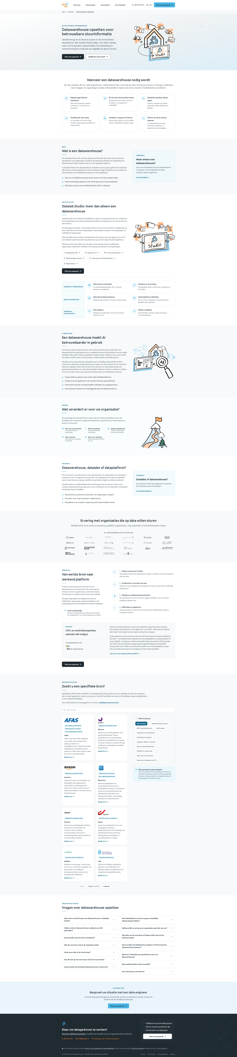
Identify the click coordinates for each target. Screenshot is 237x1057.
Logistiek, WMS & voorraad (146, 742)
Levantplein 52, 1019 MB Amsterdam (106, 1039)
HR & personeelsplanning (145, 746)
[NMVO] (108, 542)
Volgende (106, 886)
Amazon (67, 777)
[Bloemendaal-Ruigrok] (128, 537)
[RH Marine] (69, 553)
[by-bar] (89, 537)
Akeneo (101, 729)
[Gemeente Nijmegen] (128, 548)
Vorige (82, 886)
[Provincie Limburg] (128, 542)
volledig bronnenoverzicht (109, 703)
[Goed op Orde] (89, 548)
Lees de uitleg (141, 177)
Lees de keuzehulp (143, 491)
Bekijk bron (68, 757)
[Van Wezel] (147, 542)
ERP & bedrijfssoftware (144, 728)
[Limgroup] (69, 542)
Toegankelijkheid (163, 1054)
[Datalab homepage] (65, 5)
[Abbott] (69, 537)
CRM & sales (160, 728)
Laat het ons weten (138, 1048)
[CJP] (167, 542)
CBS (99, 861)
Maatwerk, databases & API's (147, 760)
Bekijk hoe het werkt (97, 57)
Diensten (76, 5)
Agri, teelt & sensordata (145, 755)
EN (151, 5)
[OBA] (147, 548)
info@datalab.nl (83, 1039)
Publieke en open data (144, 751)
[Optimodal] (167, 548)
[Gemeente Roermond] (89, 553)
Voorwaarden (151, 1054)
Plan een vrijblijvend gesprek (73, 1034)
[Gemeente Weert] (128, 553)
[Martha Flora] (89, 542)
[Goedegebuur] (69, 548)
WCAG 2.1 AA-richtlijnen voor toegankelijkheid (99, 1048)
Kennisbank (105, 5)
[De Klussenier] (147, 537)
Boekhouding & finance (160, 723)
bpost (100, 822)
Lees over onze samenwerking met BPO (124, 654)
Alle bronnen (141, 723)
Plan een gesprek (163, 5)
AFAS (66, 735)
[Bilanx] (108, 537)
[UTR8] (108, 553)
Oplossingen (90, 5)
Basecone (102, 780)
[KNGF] (108, 548)
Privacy (143, 1054)
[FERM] (167, 537)
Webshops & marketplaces (146, 733)
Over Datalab (120, 5)
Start (63, 12)
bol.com (67, 822)
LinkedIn (172, 1054)
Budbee (67, 861)
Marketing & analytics (144, 737)
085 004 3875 (139, 5)
